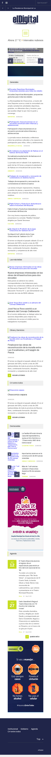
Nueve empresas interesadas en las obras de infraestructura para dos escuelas (25, 275)
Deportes (11, 116)
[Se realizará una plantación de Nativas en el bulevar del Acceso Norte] (25, 151)
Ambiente (11, 171)
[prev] (10, 61)
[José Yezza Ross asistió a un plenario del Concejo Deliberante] (25, 303)
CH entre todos (28, 445)
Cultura (11, 223)
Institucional (13, 729)
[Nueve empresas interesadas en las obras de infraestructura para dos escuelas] (25, 267)
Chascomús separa (17, 394)
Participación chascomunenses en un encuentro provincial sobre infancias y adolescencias (22, 131)
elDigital (40, 750)
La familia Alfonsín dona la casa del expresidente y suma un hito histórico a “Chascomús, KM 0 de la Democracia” (32, 438)
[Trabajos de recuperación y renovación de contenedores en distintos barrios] (25, 177)
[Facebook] (2, 2)
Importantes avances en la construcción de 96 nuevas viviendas (32, 456)
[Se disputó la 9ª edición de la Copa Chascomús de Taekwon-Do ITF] (25, 229)
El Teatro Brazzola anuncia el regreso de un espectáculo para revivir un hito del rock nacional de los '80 (29, 565)
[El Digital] (25, 22)
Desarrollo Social (15, 146)
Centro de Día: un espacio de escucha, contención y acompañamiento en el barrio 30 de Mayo (25, 49)
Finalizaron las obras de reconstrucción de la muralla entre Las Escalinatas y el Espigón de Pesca (24, 349)
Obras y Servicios (14, 198)
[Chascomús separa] (25, 390)
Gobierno (24, 729)
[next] (40, 61)
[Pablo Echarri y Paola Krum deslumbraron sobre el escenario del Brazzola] (25, 204)
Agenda (34, 729)
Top (38, 739)
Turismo (25, 476)
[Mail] (6, 2)
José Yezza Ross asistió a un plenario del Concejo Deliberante (23, 310)
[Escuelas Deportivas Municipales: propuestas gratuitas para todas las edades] (25, 90)
